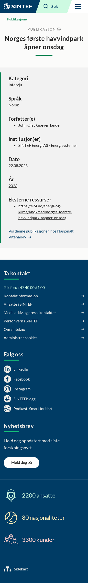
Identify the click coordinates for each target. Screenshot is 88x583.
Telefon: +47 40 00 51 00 (24, 287)
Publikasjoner (17, 19)
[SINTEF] (18, 6)
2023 (13, 185)
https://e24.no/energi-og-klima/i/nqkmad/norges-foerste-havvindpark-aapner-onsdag (45, 211)
